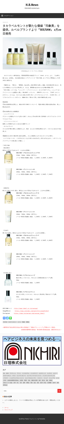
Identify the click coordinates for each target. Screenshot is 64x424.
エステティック (42, 373)
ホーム (7, 407)
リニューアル (52, 378)
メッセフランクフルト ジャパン (16, 378)
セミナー (55, 373)
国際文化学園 (34, 380)
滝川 (21, 382)
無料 (24, 382)
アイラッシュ (13, 373)
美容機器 (49, 382)
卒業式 (25, 380)
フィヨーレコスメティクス (49, 375)
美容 (38, 382)
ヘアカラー (5, 378)
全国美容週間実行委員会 (13, 380)
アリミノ (19, 373)
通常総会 (5, 385)
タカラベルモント (12, 322)
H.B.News (32, 5)
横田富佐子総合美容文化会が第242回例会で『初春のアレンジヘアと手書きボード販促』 (30, 327)
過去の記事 (8, 396)
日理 (15, 382)
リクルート (39, 378)
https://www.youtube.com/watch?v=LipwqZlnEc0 (32, 311)
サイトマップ (8, 410)
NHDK (7, 373)
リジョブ (46, 378)
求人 (18, 382)
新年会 (43, 380)
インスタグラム (25, 373)
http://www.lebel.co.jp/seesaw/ (26, 308)
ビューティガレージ (21, 375)
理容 (32, 382)
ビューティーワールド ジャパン (34, 375)
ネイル (14, 375)
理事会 (27, 382)
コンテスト (49, 373)
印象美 (23, 322)
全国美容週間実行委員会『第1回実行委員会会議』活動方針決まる (40, 329)
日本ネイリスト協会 (7, 382)
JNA (4, 373)
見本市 (54, 382)
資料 (58, 382)
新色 (47, 380)
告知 (29, 380)
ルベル (19, 322)
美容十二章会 (43, 382)
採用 (40, 380)
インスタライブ (34, 373)
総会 (35, 382)
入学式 (4, 380)
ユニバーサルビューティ (30, 378)
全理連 (21, 380)
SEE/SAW (5, 322)
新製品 (27, 322)
